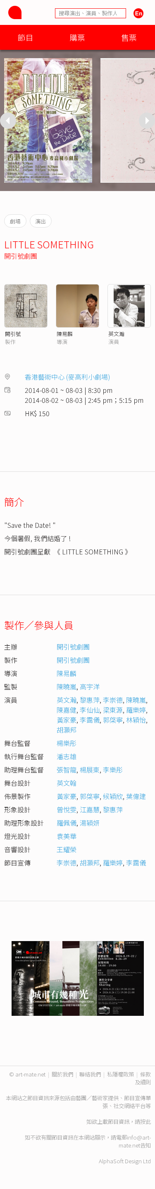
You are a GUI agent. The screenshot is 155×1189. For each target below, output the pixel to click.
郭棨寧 (113, 720)
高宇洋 (90, 686)
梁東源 (113, 710)
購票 (77, 37)
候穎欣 (113, 796)
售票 (129, 37)
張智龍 (66, 770)
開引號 (13, 334)
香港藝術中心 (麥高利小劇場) (67, 377)
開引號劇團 (20, 256)
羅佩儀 (66, 823)
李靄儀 (90, 720)
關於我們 (62, 1074)
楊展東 (90, 770)
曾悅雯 (66, 809)
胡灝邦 (66, 730)
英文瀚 (116, 334)
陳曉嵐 (66, 686)
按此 (145, 1121)
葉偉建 (136, 796)
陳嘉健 (66, 710)
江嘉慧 (90, 809)
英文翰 (66, 783)
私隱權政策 (120, 1074)
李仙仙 (90, 710)
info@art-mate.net (135, 1141)
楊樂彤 (66, 743)
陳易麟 (65, 334)
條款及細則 (143, 1078)
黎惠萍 (90, 700)
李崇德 (113, 700)
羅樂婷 (136, 710)
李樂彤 (113, 770)
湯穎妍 (90, 823)
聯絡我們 (90, 1074)
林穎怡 (136, 720)
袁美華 (66, 836)
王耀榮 (66, 849)
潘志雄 (66, 756)
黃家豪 (66, 720)
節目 (25, 37)
